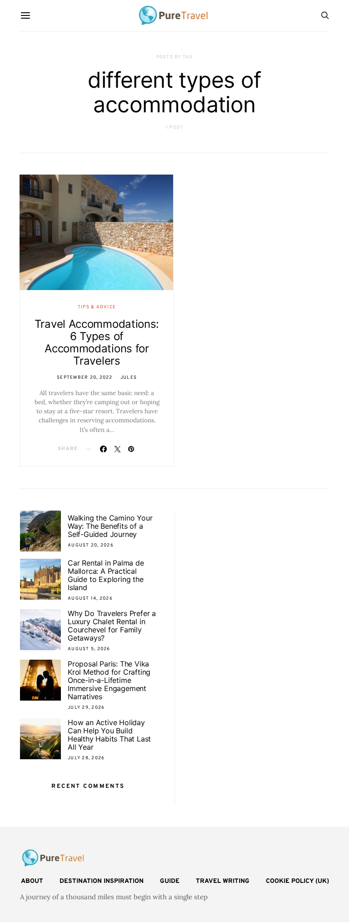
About (32, 881)
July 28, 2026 (86, 758)
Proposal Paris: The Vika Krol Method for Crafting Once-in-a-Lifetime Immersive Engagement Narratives (109, 680)
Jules (128, 378)
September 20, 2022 (85, 378)
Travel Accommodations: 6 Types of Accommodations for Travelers (97, 342)
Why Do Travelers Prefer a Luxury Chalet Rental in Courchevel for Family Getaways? (112, 625)
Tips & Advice (97, 307)
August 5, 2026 (89, 649)
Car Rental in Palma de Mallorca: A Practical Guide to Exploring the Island (106, 575)
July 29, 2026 (86, 708)
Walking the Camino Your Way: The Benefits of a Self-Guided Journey (110, 526)
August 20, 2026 (91, 545)
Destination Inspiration (102, 881)
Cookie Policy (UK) (297, 881)
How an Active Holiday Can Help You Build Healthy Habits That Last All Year (109, 735)
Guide (169, 881)
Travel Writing (222, 881)
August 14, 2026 (90, 598)
